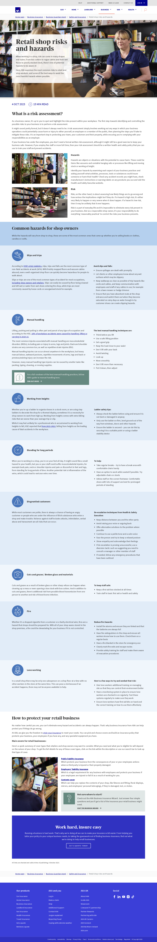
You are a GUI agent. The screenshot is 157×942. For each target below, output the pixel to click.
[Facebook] (114, 896)
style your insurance (52, 732)
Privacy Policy (77, 939)
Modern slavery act (108, 939)
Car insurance (22, 896)
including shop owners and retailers (28, 282)
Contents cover (68, 779)
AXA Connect (86, 923)
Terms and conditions (94, 939)
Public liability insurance (72, 758)
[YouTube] (123, 896)
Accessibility (61, 939)
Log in (139, 3)
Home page (19, 17)
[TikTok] (132, 896)
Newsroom (85, 904)
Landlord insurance (24, 907)
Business (105, 10)
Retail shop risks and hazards (101, 17)
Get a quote (21, 923)
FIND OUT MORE (33, 381)
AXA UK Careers (87, 919)
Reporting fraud (55, 919)
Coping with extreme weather (60, 923)
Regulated (127, 939)
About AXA (85, 896)
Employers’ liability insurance (74, 769)
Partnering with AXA (89, 915)
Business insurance (35, 17)
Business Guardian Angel (56, 17)
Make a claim (113, 3)
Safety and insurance (77, 17)
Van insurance (22, 911)
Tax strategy (119, 939)
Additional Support (95, 3)
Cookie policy (52, 939)
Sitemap (68, 939)
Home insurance (23, 900)
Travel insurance (23, 919)
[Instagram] (128, 896)
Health (131, 10)
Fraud (84, 939)
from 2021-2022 (49, 426)
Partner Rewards (87, 911)
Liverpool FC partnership (91, 907)
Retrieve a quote (22, 927)
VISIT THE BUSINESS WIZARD (87, 808)
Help (80, 3)
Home (74, 10)
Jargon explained (56, 915)
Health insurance (23, 915)
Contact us (128, 3)
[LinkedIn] (119, 896)
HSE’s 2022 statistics (33, 266)
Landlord (88, 10)
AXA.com (84, 930)
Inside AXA (85, 900)
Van (118, 10)
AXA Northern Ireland (89, 927)
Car (62, 10)
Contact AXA (53, 911)
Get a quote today (78, 846)
